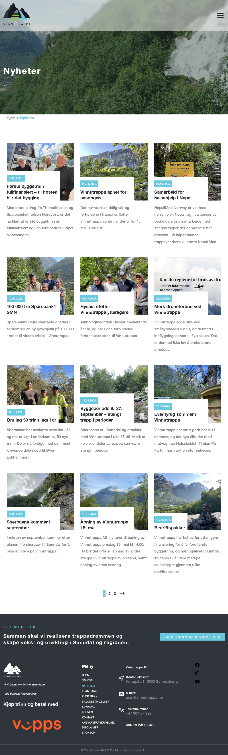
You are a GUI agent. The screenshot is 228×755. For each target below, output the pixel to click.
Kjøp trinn (90, 696)
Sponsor (88, 732)
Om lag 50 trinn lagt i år (31, 419)
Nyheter (88, 685)
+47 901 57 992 (138, 713)
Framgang (89, 691)
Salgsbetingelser (95, 701)
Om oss (87, 680)
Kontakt (88, 717)
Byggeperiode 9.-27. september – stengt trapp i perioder (101, 413)
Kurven (87, 712)
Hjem (11, 117)
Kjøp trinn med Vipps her (192, 637)
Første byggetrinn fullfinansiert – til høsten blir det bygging (32, 191)
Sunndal (88, 706)
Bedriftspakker (169, 527)
